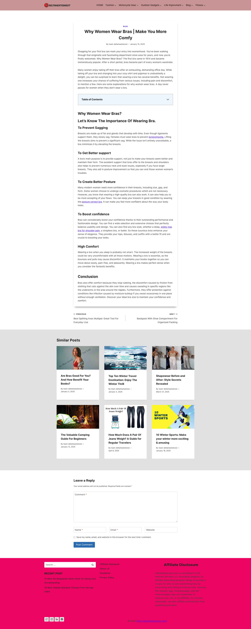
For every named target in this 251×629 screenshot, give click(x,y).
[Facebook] (62, 619)
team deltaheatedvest (118, 44)
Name (79, 530)
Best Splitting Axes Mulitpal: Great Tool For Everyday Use (96, 318)
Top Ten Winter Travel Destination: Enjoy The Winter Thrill (123, 379)
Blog (125, 26)
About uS (105, 568)
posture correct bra (92, 201)
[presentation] (78, 358)
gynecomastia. (156, 137)
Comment (81, 494)
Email (114, 530)
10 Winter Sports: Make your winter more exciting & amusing (172, 438)
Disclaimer (105, 573)
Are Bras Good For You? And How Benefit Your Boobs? (76, 379)
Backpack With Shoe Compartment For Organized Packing (157, 318)
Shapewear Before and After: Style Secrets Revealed (170, 379)
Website (150, 530)
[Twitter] (46, 619)
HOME (99, 5)
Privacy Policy (107, 577)
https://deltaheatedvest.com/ (151, 621)
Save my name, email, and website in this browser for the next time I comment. (113, 537)
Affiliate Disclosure (109, 564)
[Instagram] (51, 619)
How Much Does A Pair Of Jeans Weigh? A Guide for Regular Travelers (125, 438)
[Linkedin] (57, 619)
